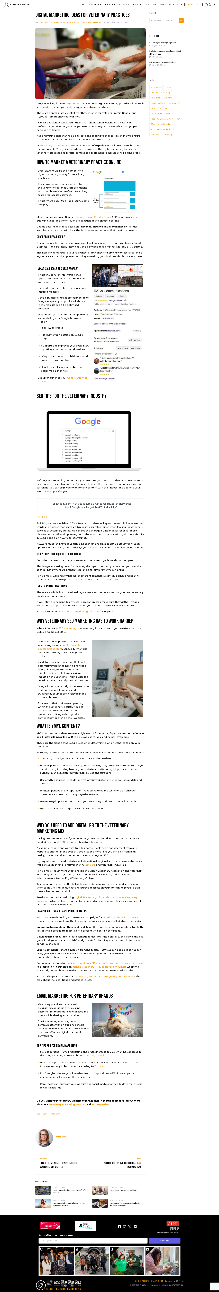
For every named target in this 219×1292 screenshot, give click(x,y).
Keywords (155, 98)
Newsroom (165, 5)
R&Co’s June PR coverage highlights (123, 1190)
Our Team (150, 5)
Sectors (122, 5)
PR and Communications (64, 22)
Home (84, 5)
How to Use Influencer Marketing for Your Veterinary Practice (69, 1204)
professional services (160, 113)
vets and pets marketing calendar (79, 611)
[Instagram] (124, 1226)
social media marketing (161, 129)
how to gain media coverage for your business (105, 976)
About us (94, 5)
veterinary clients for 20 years (120, 917)
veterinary (55, 1114)
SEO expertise (100, 1104)
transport (155, 134)
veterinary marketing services (67, 1104)
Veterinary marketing (91, 22)
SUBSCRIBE (164, 1241)
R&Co (179, 119)
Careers (177, 5)
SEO (78, 22)
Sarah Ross (43, 22)
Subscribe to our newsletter (56, 1235)
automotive (156, 87)
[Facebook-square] (119, 1226)
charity (168, 87)
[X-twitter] (130, 1226)
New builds (156, 108)
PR (166, 108)
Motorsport (174, 103)
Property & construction (162, 119)
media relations (158, 103)
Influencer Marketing (160, 92)
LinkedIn (214, 4)
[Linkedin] (135, 1226)
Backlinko (43, 517)
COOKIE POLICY (141, 1281)
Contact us (191, 5)
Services (109, 5)
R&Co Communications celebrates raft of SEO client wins (70, 1191)
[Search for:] (163, 20)
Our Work (137, 5)
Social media (164, 124)
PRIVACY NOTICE (156, 1281)
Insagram (206, 4)
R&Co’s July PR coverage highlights (162, 42)
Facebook (202, 4)
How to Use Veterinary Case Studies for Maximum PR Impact (125, 1204)
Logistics (167, 98)
